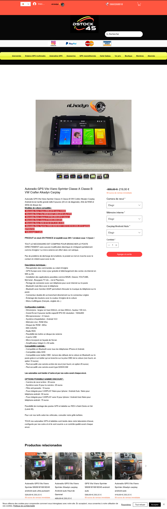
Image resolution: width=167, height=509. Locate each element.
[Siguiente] (145, 465)
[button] (139, 4)
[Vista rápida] (68, 466)
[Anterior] (21, 465)
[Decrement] (109, 245)
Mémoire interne (116, 212)
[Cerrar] (163, 504)
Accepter (155, 504)
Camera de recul (116, 198)
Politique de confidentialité (24, 505)
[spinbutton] (112, 245)
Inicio (27, 90)
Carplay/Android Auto (118, 226)
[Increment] (116, 245)
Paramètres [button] (126, 504)
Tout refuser (140, 504)
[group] (83, 477)
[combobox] (124, 205)
